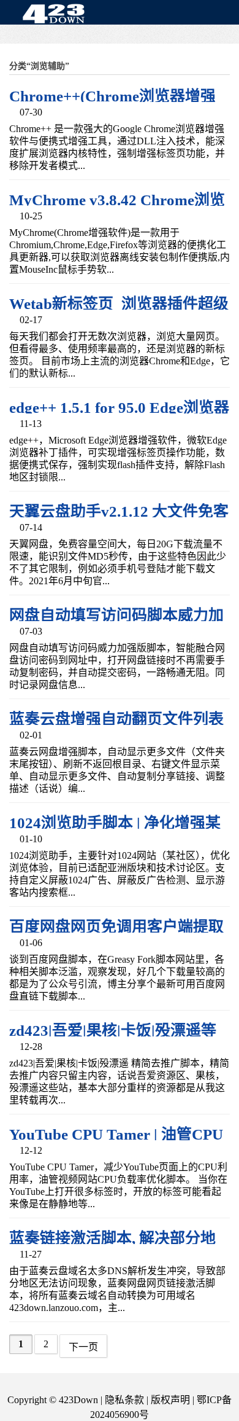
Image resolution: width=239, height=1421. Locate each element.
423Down (57, 14)
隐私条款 (124, 1400)
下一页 (83, 1347)
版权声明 (170, 1400)
